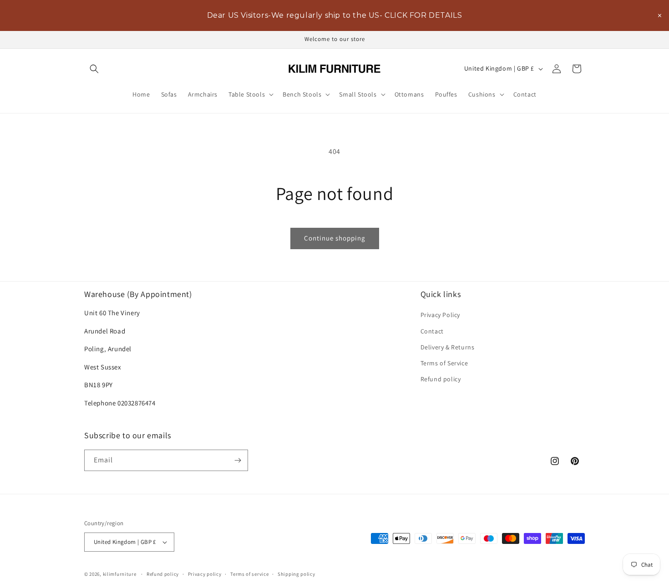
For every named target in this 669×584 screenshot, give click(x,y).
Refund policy (441, 379)
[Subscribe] (238, 460)
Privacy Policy (440, 315)
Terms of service (249, 573)
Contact (432, 331)
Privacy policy (205, 573)
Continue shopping (334, 238)
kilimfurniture (120, 574)
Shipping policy (296, 573)
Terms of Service (444, 363)
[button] (94, 69)
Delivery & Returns (448, 347)
